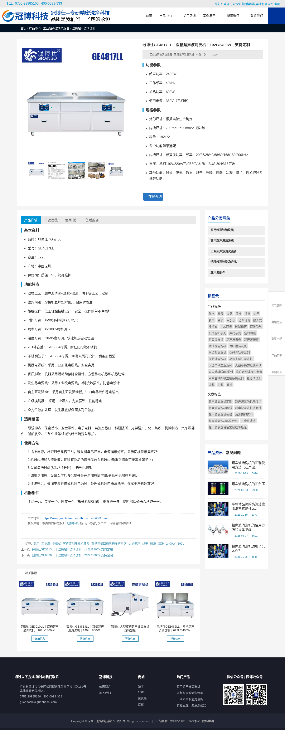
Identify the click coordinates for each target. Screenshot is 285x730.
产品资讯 (215, 453)
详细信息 (40, 638)
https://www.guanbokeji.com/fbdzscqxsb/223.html (75, 518)
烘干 (145, 543)
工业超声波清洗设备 (56, 28)
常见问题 (233, 453)
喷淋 (153, 543)
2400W (170, 543)
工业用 (45, 543)
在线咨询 (155, 196)
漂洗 (161, 543)
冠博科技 (73, 523)
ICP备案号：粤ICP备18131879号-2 (176, 721)
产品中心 (35, 28)
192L (181, 543)
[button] (129, 169)
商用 (36, 543)
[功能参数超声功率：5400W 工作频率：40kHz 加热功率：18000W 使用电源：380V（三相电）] (175, 602)
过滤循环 (134, 543)
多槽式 (56, 543)
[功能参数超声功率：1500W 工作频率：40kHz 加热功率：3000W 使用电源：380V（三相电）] (40, 602)
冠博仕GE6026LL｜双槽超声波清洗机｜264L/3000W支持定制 (72, 555)
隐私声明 (208, 721)
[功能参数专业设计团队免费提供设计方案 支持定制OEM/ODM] (130, 602)
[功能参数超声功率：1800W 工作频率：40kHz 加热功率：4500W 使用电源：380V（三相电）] (85, 602)
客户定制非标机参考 (76, 543)
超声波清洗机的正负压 (248, 484)
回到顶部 (276, 372)
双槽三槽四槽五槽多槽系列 (108, 543)
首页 (23, 28)
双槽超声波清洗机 (184, 54)
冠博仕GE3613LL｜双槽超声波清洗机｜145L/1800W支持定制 (72, 549)
